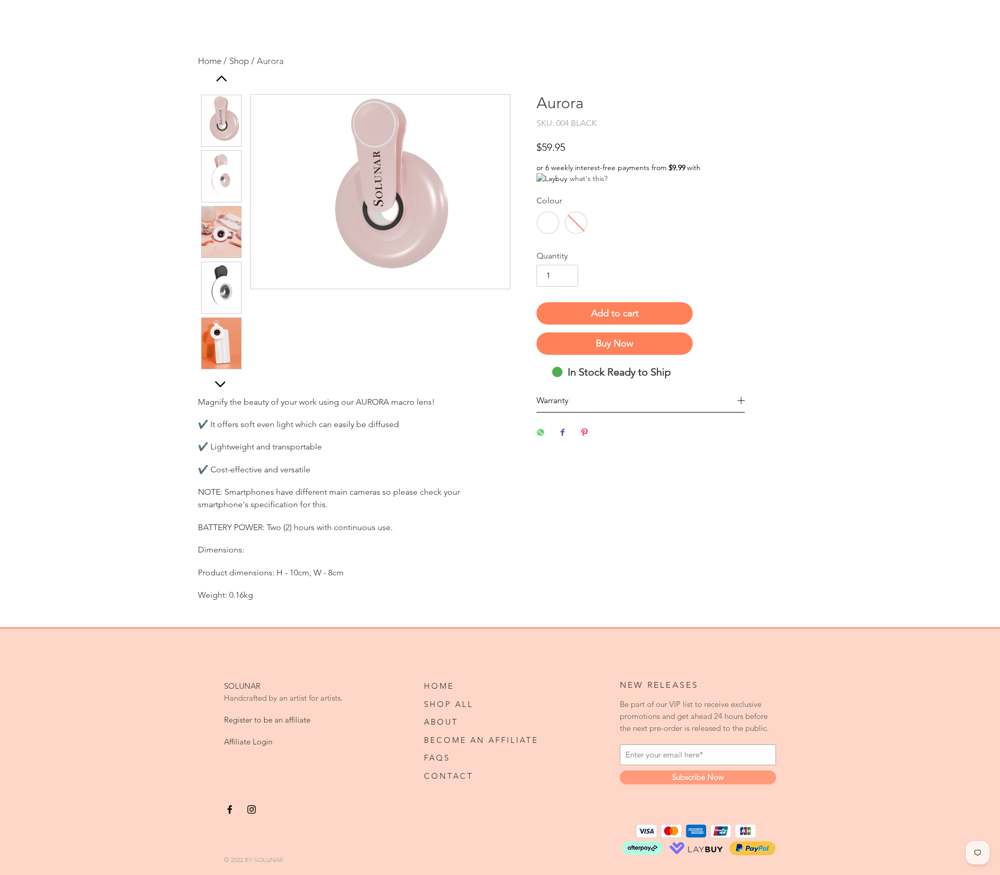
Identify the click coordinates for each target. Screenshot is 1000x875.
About (441, 722)
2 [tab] (278, 374)
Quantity (552, 256)
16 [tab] (497, 374)
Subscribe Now (698, 777)
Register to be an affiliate (267, 720)
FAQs (437, 758)
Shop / (241, 61)
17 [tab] (380, 388)
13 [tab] (450, 374)
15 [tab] (482, 374)
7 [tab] (357, 374)
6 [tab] (341, 374)
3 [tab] (294, 374)
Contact (448, 776)
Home (439, 686)
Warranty (552, 400)
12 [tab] (435, 374)
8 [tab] (372, 374)
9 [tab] (388, 374)
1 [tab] (263, 374)
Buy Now (614, 343)
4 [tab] (310, 374)
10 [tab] (403, 374)
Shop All (448, 704)
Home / (212, 61)
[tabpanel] (380, 197)
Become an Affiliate (481, 740)
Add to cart (615, 313)
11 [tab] (419, 374)
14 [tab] (466, 374)
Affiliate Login (248, 742)
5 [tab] (325, 374)
